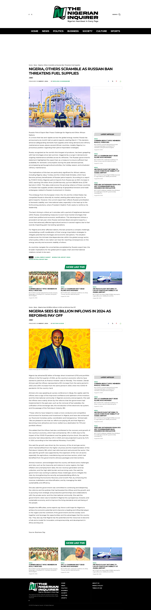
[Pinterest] (116, 81)
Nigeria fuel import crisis (61, 257)
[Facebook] (29, 14)
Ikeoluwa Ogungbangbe (61, 81)
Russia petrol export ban (38, 259)
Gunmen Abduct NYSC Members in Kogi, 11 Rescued (107, 141)
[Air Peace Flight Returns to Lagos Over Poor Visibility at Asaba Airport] (107, 278)
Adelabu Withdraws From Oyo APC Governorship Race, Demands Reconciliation (107, 186)
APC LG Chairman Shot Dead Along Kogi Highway (106, 156)
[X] (32, 14)
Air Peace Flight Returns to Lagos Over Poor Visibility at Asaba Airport (106, 171)
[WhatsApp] (120, 81)
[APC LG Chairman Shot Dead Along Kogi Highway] (75, 278)
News (35, 65)
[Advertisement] (75, 47)
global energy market (43, 257)
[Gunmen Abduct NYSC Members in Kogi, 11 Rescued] (43, 278)
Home (31, 65)
